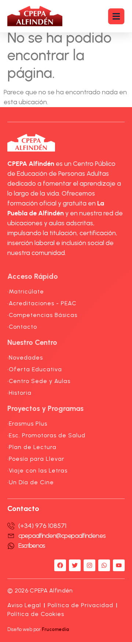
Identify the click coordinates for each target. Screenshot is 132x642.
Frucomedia (55, 629)
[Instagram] (89, 565)
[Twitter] (75, 565)
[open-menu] (116, 16)
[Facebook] (60, 565)
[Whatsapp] (104, 565)
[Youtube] (119, 565)
